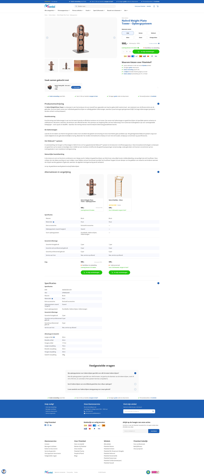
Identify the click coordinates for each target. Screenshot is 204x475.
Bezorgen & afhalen (51, 409)
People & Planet (79, 453)
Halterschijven (52, 15)
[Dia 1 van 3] (51, 65)
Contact (47, 444)
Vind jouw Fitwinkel (140, 6)
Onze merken (78, 449)
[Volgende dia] (114, 38)
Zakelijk (149, 6)
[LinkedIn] (50, 425)
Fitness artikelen (77, 10)
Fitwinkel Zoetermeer (110, 458)
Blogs (76, 456)
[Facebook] (45, 425)
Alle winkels (107, 444)
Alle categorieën (49, 10)
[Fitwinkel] (49, 472)
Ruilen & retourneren (51, 411)
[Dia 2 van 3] (66, 65)
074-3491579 (89, 411)
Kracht (88, 10)
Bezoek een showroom (113, 10)
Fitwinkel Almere (109, 446)
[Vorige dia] (47, 38)
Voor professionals (139, 444)
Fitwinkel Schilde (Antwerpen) (112, 460)
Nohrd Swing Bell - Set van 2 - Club (62, 86)
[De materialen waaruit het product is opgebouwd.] (53, 222)
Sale (125, 10)
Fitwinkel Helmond (109, 453)
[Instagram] (48, 425)
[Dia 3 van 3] (81, 65)
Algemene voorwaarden (60, 472)
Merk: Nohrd (125, 18)
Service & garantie (50, 413)
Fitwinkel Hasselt (109, 463)
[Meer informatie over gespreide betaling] (158, 43)
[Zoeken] (153, 411)
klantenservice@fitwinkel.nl (93, 413)
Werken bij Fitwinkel (80, 446)
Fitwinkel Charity (79, 451)
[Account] (154, 6)
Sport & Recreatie (98, 10)
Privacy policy (70, 472)
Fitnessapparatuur (63, 10)
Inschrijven (154, 431)
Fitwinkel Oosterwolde (110, 456)
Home (46, 15)
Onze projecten (138, 449)
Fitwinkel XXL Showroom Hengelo (114, 451)
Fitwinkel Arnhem (109, 449)
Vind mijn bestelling (51, 407)
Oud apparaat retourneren (53, 453)
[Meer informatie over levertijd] (138, 47)
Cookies (76, 472)
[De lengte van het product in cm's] (54, 337)
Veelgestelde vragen (51, 456)
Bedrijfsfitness (138, 446)
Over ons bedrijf (79, 444)
